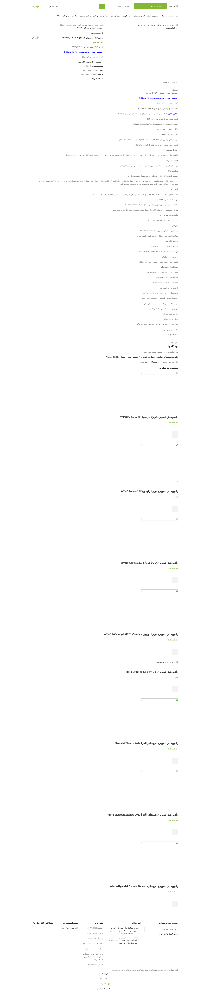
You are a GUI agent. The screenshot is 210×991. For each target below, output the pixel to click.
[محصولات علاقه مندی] (41, 6)
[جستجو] (102, 6)
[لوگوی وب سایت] (173, 6)
